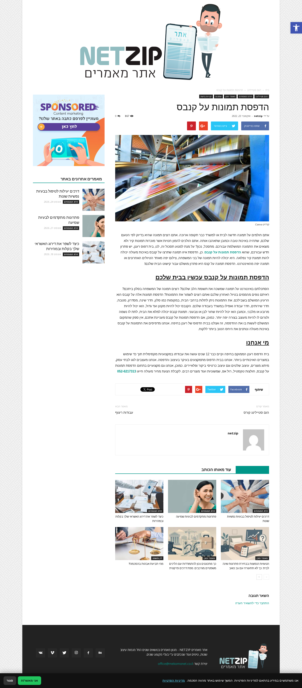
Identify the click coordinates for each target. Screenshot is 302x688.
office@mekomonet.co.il (175, 664)
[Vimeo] (52, 653)
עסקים (218, 96)
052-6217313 (126, 371)
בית (267, 90)
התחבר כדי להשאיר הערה (252, 603)
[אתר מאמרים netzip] (151, 41)
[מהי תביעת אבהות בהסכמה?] (139, 543)
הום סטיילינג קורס (256, 413)
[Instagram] (76, 653)
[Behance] (100, 653)
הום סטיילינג (262, 96)
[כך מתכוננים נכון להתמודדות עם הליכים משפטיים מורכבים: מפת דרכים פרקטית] (192, 543)
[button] (296, 28)
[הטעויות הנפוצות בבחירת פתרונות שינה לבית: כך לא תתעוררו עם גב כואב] (245, 543)
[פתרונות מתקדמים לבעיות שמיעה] (192, 496)
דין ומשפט (157, 558)
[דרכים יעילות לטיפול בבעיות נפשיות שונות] (245, 496)
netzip (258, 116)
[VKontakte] (40, 653)
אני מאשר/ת (29, 680)
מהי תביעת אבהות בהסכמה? (146, 563)
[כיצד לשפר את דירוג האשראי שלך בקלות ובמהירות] (139, 496)
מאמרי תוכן (230, 96)
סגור (10, 680)
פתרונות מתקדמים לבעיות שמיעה (196, 516)
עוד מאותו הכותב (216, 469)
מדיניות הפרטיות (173, 680)
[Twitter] (64, 653)
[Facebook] (88, 653)
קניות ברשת (206, 96)
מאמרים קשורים (250, 469)
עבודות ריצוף (124, 413)
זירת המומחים (245, 96)
